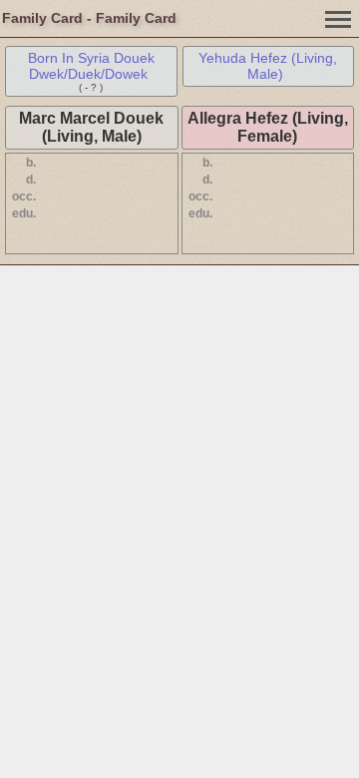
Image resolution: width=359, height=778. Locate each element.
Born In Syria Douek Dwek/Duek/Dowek (91, 66)
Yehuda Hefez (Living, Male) (267, 66)
